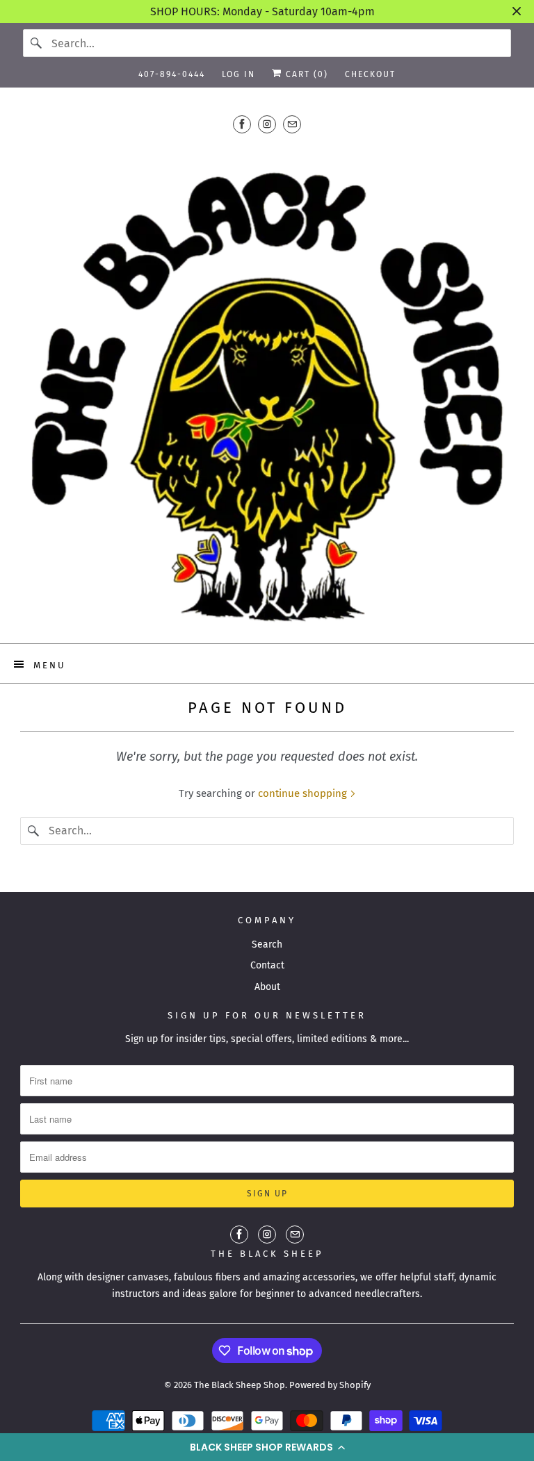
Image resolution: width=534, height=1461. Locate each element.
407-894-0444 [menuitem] (171, 74)
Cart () (305, 74)
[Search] (37, 43)
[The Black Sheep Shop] (267, 386)
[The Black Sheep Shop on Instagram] (267, 124)
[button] (267, 1447)
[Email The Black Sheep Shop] (292, 124)
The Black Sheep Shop (239, 1385)
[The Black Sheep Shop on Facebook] (242, 124)
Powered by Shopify (330, 1385)
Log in (238, 74)
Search (267, 944)
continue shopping (304, 793)
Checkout (370, 74)
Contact (267, 965)
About (267, 987)
